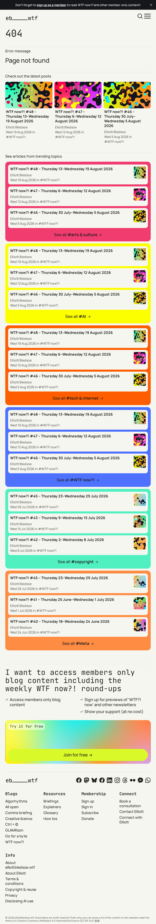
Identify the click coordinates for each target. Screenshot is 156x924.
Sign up (87, 801)
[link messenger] (140, 780)
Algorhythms (16, 801)
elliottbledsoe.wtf (24, 917)
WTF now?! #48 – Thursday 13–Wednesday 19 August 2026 (27, 116)
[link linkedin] (109, 780)
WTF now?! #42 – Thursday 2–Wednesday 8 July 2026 (57, 539)
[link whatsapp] (148, 780)
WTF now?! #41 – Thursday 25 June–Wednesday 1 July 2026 (62, 599)
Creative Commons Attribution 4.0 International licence (48, 920)
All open (12, 806)
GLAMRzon (14, 830)
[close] (151, 5)
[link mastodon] (86, 780)
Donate (87, 818)
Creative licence (18, 818)
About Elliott (15, 873)
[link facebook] (102, 780)
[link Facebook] (79, 780)
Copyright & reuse (20, 889)
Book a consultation (130, 803)
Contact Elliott (131, 811)
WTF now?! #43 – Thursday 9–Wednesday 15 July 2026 (57, 517)
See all (76, 234)
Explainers (52, 806)
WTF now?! (17, 137)
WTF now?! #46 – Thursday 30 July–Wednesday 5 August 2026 (122, 118)
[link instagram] (117, 780)
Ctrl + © (11, 824)
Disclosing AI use (19, 900)
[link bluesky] (94, 780)
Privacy (11, 895)
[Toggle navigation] (147, 16)
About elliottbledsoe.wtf (20, 865)
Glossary (50, 812)
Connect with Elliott (130, 819)
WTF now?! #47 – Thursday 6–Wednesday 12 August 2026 (78, 116)
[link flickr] (132, 780)
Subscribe (90, 812)
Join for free (75, 755)
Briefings (50, 801)
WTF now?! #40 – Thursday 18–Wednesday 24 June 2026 (59, 621)
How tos (50, 818)
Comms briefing (18, 812)
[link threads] (125, 780)
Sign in (87, 806)
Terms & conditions (14, 881)
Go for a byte (16, 836)
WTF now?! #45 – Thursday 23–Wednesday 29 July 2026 (59, 496)
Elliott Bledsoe (16, 127)
